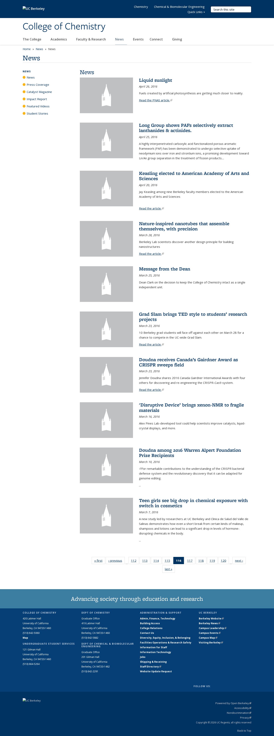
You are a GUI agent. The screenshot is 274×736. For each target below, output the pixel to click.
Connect (157, 39)
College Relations (151, 628)
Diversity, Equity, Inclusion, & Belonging (165, 637)
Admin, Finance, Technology (157, 618)
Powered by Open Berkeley (233, 703)
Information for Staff (153, 647)
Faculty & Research (91, 39)
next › (240, 561)
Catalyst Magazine (39, 92)
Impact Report (37, 99)
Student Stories (37, 113)
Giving (177, 39)
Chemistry (141, 7)
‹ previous (116, 561)
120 (225, 561)
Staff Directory (150, 666)
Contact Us (147, 633)
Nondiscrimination (239, 713)
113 (146, 561)
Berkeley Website (211, 618)
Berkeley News (209, 623)
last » (170, 569)
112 (135, 561)
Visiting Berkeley (211, 642)
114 (157, 561)
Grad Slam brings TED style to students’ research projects (193, 316)
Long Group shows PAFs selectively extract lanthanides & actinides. (186, 127)
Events (138, 39)
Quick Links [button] (195, 12)
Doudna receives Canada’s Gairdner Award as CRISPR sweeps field (188, 362)
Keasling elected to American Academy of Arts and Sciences (194, 175)
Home (27, 49)
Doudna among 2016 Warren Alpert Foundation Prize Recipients (190, 452)
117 (191, 561)
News (120, 39)
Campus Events (210, 633)
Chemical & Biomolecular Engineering (179, 7)
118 (202, 561)
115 (169, 561)
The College (32, 39)
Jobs (142, 657)
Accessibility (242, 708)
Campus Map (208, 637)
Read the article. (151, 208)
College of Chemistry (64, 27)
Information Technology (155, 652)
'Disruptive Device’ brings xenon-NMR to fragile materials (191, 407)
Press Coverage (38, 85)
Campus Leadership (212, 628)
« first (99, 561)
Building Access (150, 623)
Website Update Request (156, 671)
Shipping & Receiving (153, 661)
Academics (59, 39)
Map (25, 637)
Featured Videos (38, 106)
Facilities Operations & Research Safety (165, 642)
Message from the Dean (164, 269)
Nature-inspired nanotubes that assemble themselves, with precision (184, 226)
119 (214, 561)
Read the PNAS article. (155, 100)
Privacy (245, 717)
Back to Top (244, 730)
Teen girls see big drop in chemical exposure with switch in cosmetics (193, 503)
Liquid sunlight (155, 80)
